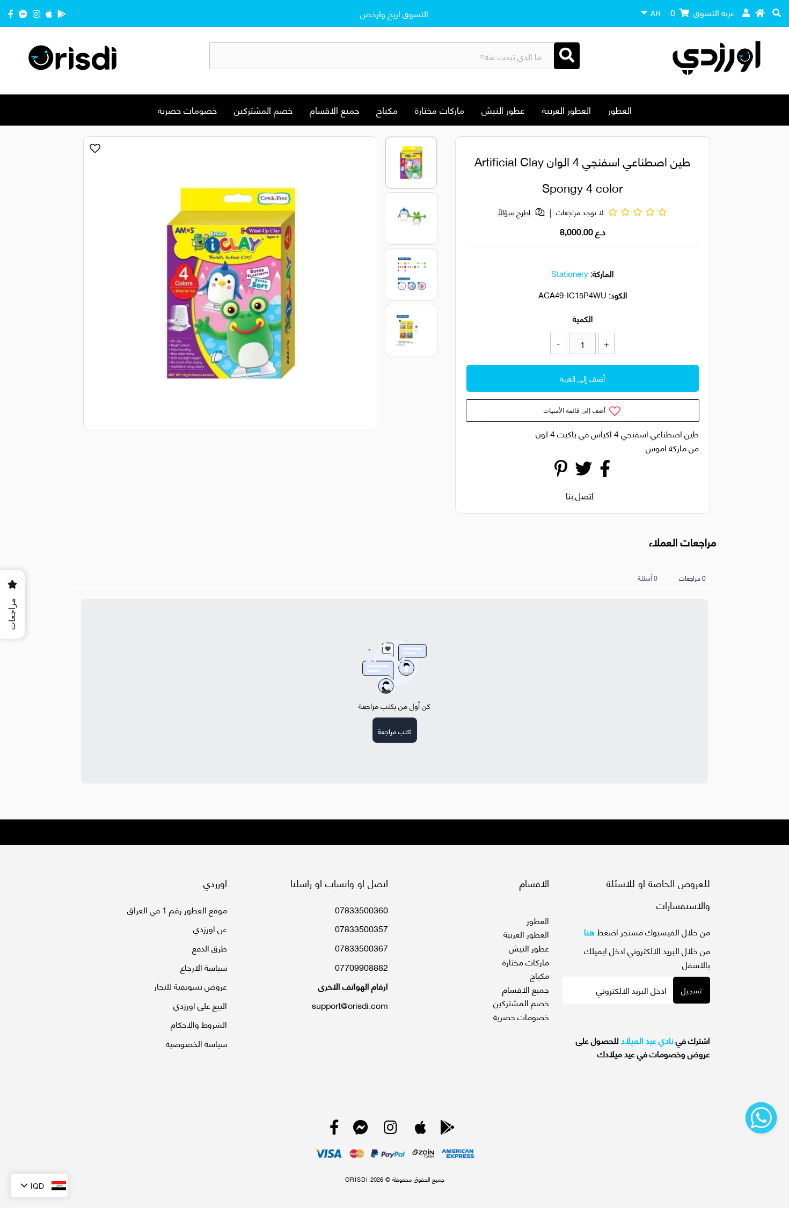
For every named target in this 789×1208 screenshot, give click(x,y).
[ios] (49, 13)
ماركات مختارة (439, 109)
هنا (589, 931)
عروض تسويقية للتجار (190, 985)
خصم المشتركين (263, 109)
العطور (620, 109)
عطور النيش (503, 109)
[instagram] (36, 13)
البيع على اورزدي (200, 1005)
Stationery (569, 273)
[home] (760, 12)
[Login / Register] (746, 12)
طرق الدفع (209, 947)
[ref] (23, 13)
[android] (61, 13)
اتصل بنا (580, 495)
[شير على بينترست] (560, 471)
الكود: (618, 294)
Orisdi (356, 1179)
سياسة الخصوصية (196, 1043)
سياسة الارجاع (203, 967)
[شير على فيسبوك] (605, 471)
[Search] (567, 55)
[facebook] (10, 13)
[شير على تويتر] (583, 471)
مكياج (387, 109)
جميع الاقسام (334, 109)
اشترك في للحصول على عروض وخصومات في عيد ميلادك (643, 1046)
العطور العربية (566, 109)
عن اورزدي (210, 928)
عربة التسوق (702, 12)
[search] (776, 12)
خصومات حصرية (187, 109)
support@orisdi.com (350, 1005)
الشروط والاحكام (199, 1023)
